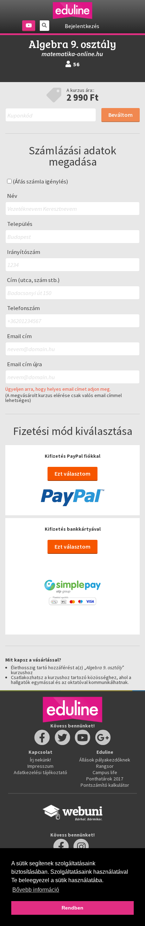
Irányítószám (23, 252)
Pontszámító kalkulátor (105, 785)
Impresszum (40, 766)
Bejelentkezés (82, 25)
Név (12, 196)
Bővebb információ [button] (35, 890)
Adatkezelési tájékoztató (40, 772)
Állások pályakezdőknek (104, 760)
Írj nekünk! (40, 760)
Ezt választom (72, 473)
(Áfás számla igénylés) (40, 181)
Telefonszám (23, 308)
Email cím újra (24, 364)
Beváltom (120, 114)
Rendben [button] (72, 908)
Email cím (19, 336)
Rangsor (105, 766)
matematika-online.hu (72, 54)
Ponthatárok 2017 (104, 779)
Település (19, 224)
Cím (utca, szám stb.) (33, 280)
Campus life (105, 772)
